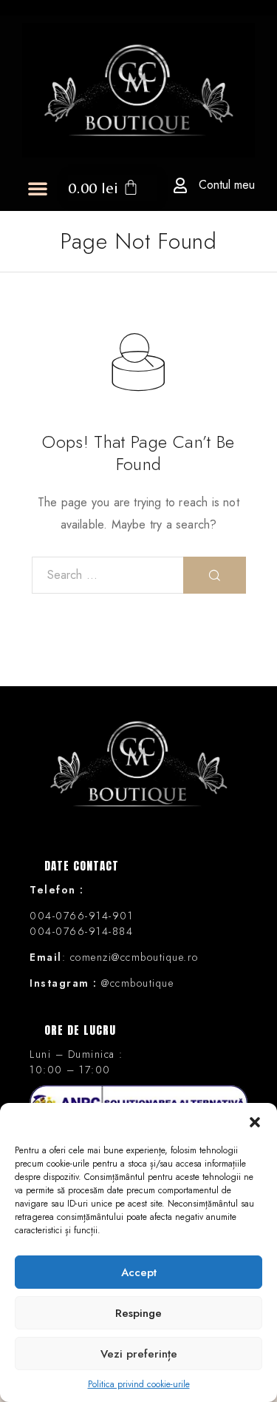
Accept (139, 1272)
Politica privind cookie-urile (139, 1384)
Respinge (138, 1313)
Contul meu (227, 184)
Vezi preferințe (138, 1354)
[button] (254, 1121)
